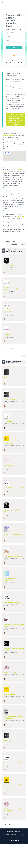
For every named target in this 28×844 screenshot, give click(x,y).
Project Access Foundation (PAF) (12, 511)
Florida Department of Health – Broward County (13, 717)
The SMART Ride (9, 443)
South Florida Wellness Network (14, 488)
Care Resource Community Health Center (12, 810)
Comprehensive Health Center (13, 763)
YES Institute (8, 421)
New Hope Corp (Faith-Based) (13, 534)
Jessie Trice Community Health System (14, 649)
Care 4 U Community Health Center (12, 289)
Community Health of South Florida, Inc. (13, 786)
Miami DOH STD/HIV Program (13, 556)
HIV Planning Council (10, 672)
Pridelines (7, 334)
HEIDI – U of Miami (9, 694)
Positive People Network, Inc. (13, 399)
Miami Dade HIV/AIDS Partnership (10, 579)
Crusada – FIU (8, 741)
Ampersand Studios (10, 266)
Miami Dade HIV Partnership (12, 602)
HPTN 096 (7, 377)
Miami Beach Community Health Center (14, 625)
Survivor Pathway (9, 466)
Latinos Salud (8, 312)
